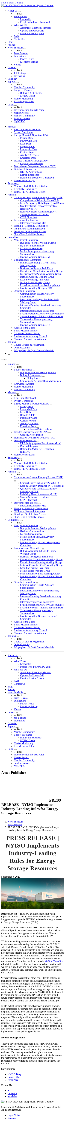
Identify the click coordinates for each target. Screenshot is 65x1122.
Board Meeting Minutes (26, 330)
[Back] (25, 800)
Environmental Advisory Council (30, 336)
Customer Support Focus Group (30, 339)
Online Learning (22, 347)
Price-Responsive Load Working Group (40, 285)
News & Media (16, 47)
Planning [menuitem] (12, 194)
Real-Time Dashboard (25, 398)
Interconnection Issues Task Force (37, 310)
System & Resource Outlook (34, 214)
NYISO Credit (27, 95)
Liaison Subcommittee (31, 248)
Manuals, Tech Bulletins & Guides (31, 186)
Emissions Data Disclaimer (40, 429)
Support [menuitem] (12, 364)
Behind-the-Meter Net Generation (37, 177)
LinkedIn (12, 1093)
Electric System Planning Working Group (41, 274)
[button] (9, 354)
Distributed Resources (25, 169)
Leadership (25, 19)
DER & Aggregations (31, 172)
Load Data (25, 143)
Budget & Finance (23, 90)
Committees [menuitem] (13, 237)
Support (12, 81)
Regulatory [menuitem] (13, 183)
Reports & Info (27, 146)
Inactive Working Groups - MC (35, 257)
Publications (20, 56)
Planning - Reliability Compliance (31, 225)
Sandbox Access (22, 118)
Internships (19, 76)
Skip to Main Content (12, 2)
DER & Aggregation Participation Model (40, 443)
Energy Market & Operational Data (31, 135)
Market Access (21, 112)
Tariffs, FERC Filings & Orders (29, 191)
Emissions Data (28, 157)
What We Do (20, 25)
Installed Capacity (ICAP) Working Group (41, 565)
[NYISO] (27, 5)
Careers (12, 67)
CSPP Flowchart (28, 217)
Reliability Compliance (25, 189)
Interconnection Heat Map (33, 223)
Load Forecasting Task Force (34, 279)
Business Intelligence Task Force (36, 268)
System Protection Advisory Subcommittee (41, 316)
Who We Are (20, 16)
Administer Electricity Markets (35, 27)
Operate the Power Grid (32, 30)
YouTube (12, 1096)
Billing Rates (33, 378)
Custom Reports (28, 152)
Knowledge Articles (24, 101)
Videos (17, 64)
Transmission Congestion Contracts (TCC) (35, 166)
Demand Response (29, 174)
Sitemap (12, 1118)
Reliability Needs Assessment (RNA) (38, 211)
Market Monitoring (23, 98)
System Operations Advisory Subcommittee (42, 313)
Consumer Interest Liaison (27, 333)
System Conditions (23, 132)
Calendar (12, 78)
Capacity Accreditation (31, 163)
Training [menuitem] (12, 342)
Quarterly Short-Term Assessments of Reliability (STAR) (38, 207)
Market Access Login (24, 180)
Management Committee (26, 240)
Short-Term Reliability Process (29, 234)
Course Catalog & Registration (29, 344)
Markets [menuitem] (12, 126)
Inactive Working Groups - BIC (36, 288)
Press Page (13, 1080)
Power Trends (27, 59)
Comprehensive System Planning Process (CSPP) (38, 197)
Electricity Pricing (29, 61)
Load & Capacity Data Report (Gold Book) (42, 203)
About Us (13, 10)
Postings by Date (28, 149)
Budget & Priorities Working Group (38, 242)
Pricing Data (26, 138)
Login (11, 104)
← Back (18, 13)
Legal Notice (14, 1115)
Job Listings (20, 73)
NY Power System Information (29, 228)
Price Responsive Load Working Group (40, 573)
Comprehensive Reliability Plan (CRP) (39, 200)
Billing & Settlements (30, 93)
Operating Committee (24, 291)
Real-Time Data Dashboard (27, 129)
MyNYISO (19, 121)
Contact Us (19, 39)
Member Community (24, 87)
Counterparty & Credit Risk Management (40, 381)
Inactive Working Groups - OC (35, 325)
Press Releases (21, 53)
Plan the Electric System (32, 33)
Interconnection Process (26, 220)
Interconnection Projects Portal (29, 110)
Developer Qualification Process (30, 231)
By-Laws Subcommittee (32, 245)
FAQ (16, 36)
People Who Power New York (35, 22)
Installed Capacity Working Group (37, 276)
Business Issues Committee (27, 259)
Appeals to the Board (24, 327)
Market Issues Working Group (35, 282)
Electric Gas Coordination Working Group (41, 271)
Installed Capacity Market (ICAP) (30, 160)
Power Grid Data (28, 140)
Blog (10, 42)
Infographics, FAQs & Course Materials (34, 350)
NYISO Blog (14, 1074)
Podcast (11, 44)
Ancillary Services (29, 155)
